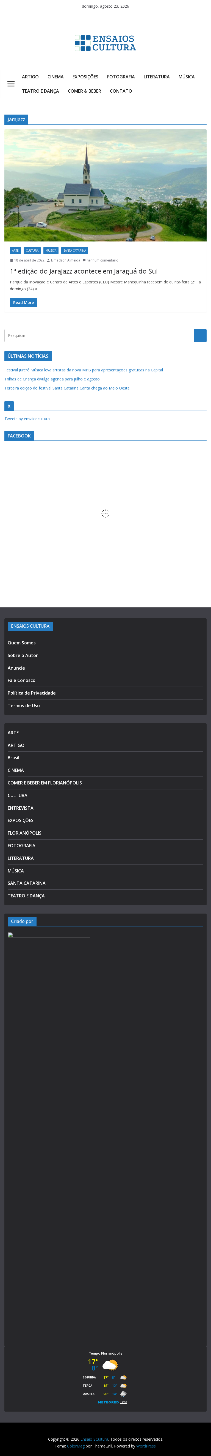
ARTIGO (30, 77)
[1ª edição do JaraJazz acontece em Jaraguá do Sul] (105, 185)
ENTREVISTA (21, 808)
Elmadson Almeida (65, 260)
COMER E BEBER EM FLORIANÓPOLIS (45, 783)
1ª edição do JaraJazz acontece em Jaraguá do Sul (84, 270)
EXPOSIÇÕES (85, 77)
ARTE (15, 250)
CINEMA (56, 77)
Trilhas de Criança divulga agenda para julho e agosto (52, 379)
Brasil (13, 758)
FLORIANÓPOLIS (24, 833)
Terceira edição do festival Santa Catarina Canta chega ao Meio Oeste (67, 388)
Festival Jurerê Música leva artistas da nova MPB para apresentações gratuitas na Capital (83, 369)
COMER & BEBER (84, 91)
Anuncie (16, 668)
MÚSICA (187, 77)
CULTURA (32, 250)
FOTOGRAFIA (121, 77)
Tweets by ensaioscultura (27, 418)
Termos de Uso (24, 706)
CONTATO (121, 91)
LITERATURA (157, 77)
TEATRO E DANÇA (40, 91)
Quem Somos (22, 643)
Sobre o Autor (23, 655)
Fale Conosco (21, 680)
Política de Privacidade (32, 693)
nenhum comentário (102, 260)
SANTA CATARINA (74, 250)
